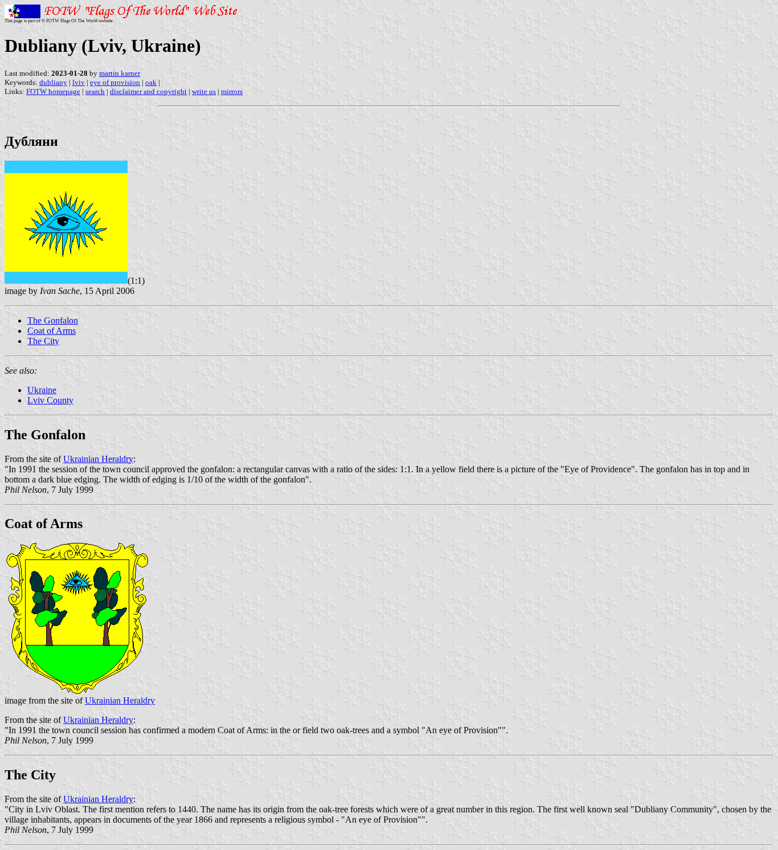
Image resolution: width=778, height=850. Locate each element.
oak (151, 82)
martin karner (119, 73)
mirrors (232, 91)
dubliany (53, 82)
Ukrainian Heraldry (98, 459)
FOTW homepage (53, 91)
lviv (78, 82)
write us (204, 91)
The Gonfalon (52, 320)
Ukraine (41, 390)
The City (43, 341)
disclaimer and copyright (148, 91)
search (95, 91)
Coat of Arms (51, 331)
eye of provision (115, 82)
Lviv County (50, 400)
